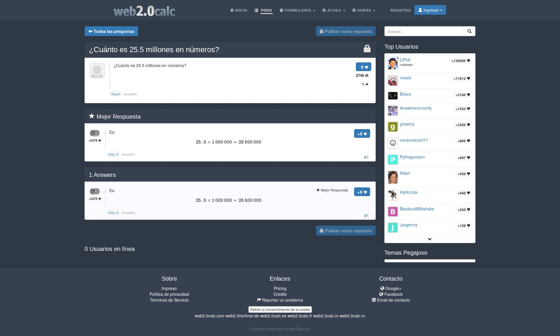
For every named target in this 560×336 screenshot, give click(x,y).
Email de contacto (393, 300)
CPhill (405, 60)
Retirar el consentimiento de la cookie (280, 309)
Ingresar (431, 10)
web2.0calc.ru (352, 316)
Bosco (405, 94)
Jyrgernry (408, 225)
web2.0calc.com (210, 316)
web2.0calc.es (273, 316)
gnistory (407, 124)
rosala (405, 77)
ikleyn (405, 173)
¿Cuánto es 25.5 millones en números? (154, 49)
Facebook (393, 294)
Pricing (280, 288)
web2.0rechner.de (242, 316)
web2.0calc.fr (300, 316)
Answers (102, 175)
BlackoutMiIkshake (417, 209)
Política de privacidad (169, 294)
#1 (366, 157)
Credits (280, 294)
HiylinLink (408, 192)
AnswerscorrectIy (416, 108)
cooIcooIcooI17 (414, 140)
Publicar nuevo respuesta (348, 31)
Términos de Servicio (169, 300)
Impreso (169, 288)
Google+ (392, 288)
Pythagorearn (412, 157)
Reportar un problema (282, 300)
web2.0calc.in (325, 316)
